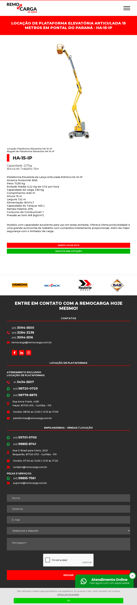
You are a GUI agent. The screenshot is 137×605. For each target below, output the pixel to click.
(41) (23, 328)
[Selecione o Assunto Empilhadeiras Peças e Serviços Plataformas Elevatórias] (68, 530)
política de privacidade (68, 594)
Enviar (68, 575)
